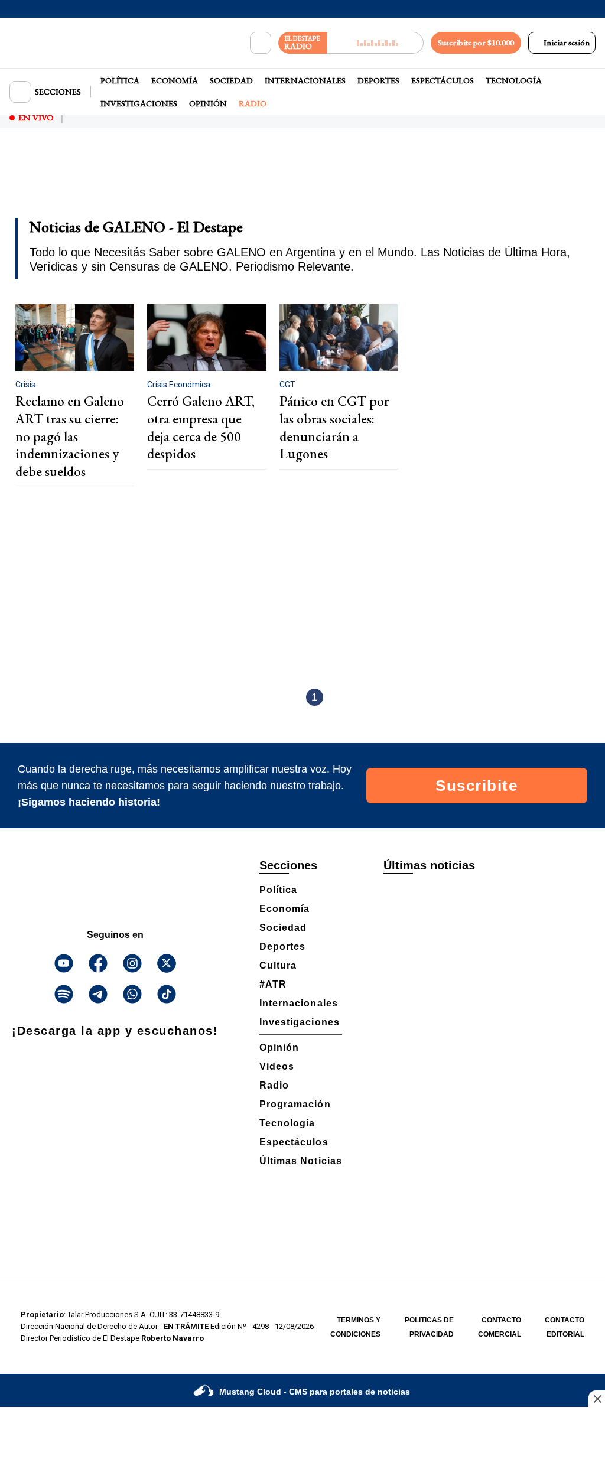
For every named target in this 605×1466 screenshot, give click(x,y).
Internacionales (305, 80)
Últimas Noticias (300, 1161)
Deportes (378, 80)
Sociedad (231, 80)
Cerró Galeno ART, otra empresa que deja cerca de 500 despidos (201, 427)
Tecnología (514, 80)
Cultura (278, 965)
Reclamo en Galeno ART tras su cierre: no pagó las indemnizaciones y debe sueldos (69, 436)
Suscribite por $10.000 (476, 42)
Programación (295, 1104)
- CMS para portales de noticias (314, 1391)
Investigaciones (138, 103)
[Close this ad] (596, 1398)
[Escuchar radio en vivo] (375, 43)
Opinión (208, 103)
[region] (302, 180)
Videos (276, 1066)
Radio (252, 103)
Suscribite (476, 785)
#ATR (273, 984)
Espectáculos (442, 80)
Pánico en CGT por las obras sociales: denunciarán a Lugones (334, 427)
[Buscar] (260, 43)
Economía (174, 80)
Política (119, 80)
